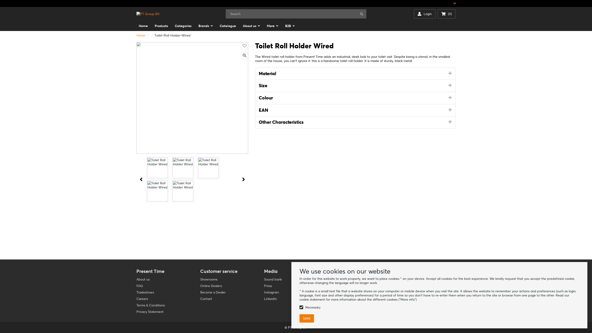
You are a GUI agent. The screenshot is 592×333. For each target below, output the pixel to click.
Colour (266, 98)
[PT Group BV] (148, 14)
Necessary (313, 307)
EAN (263, 110)
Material (267, 73)
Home (140, 35)
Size (263, 85)
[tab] (355, 74)
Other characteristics (281, 122)
